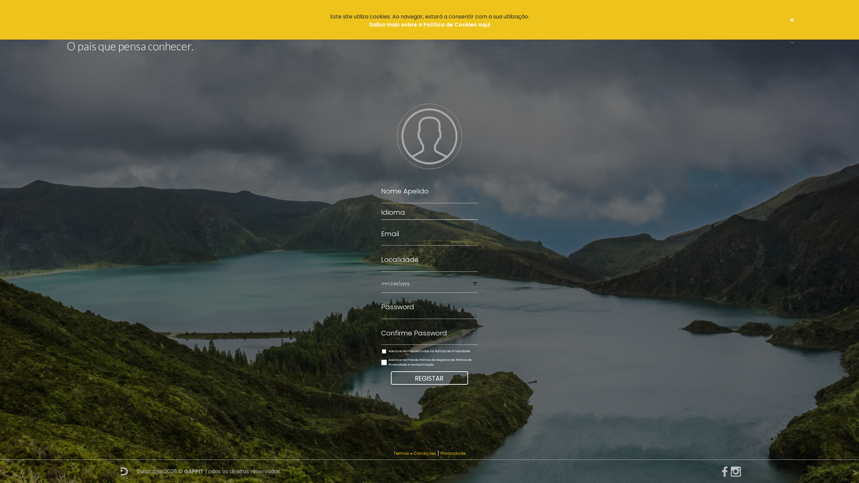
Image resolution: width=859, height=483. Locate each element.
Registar (429, 378)
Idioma (393, 212)
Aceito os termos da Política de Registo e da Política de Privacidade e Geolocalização (430, 362)
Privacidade (453, 453)
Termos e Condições (415, 453)
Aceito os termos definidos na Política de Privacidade (429, 351)
